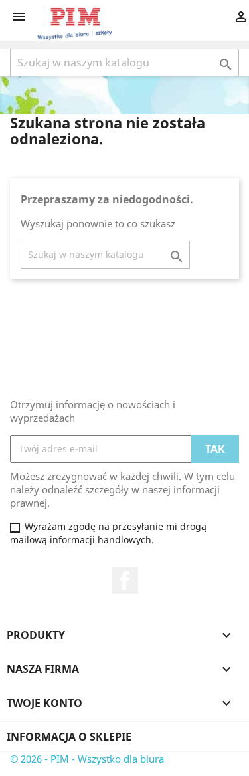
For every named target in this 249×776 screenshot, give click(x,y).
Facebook (125, 580)
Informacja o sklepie (69, 736)
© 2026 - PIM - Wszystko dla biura (87, 758)
